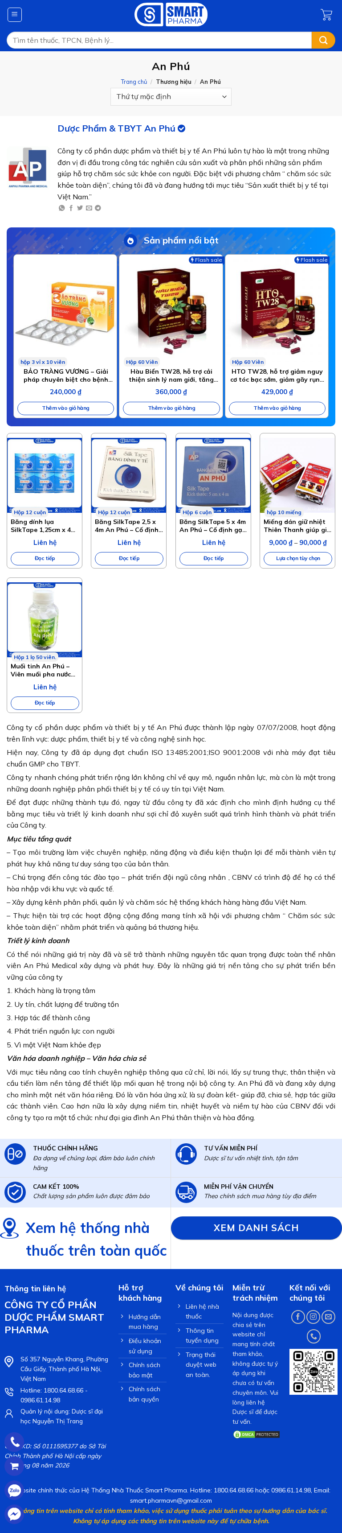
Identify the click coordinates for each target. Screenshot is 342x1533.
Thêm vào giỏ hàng (66, 407)
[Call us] (314, 1336)
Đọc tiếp (45, 558)
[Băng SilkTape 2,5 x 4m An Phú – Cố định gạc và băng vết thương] (128, 475)
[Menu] (15, 15)
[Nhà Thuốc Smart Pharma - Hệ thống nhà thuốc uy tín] (171, 14)
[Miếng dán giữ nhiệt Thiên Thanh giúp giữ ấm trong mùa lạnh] (297, 475)
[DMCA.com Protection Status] (256, 1433)
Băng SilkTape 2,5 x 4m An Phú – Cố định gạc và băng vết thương (127, 526)
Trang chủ (134, 81)
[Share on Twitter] (80, 208)
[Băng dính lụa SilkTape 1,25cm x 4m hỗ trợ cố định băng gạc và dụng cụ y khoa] (44, 475)
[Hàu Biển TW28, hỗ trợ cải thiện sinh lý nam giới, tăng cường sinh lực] (170, 310)
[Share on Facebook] (71, 208)
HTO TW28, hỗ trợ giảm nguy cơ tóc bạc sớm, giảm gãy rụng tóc (277, 375)
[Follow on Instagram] (313, 1317)
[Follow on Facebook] (298, 1317)
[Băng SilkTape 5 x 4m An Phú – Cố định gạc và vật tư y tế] (213, 475)
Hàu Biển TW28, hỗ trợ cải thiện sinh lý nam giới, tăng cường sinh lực (171, 375)
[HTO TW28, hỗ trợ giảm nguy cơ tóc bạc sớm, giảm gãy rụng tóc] (276, 310)
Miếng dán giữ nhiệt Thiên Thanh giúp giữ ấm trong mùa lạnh (297, 526)
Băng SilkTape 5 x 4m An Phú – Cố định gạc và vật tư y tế (212, 526)
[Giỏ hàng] (328, 14)
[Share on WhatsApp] (62, 208)
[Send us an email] (328, 1317)
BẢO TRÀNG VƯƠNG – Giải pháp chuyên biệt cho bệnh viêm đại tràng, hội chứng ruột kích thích (66, 375)
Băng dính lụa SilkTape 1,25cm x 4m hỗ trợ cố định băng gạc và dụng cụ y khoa (43, 526)
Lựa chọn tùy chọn (298, 558)
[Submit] (323, 40)
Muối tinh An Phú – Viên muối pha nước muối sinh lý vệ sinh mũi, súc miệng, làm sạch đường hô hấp (41, 670)
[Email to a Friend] (89, 208)
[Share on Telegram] (98, 208)
